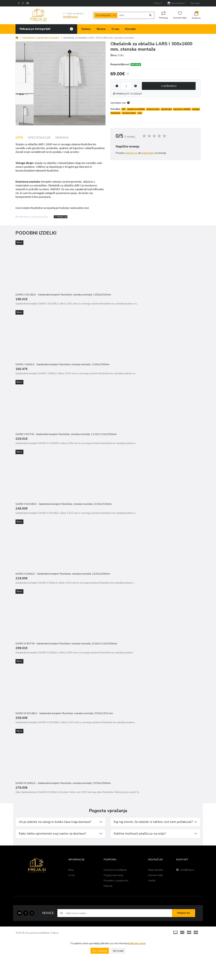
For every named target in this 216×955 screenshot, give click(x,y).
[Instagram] (23, 3)
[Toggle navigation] (71, 29)
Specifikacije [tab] (39, 137)
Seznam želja (179, 17)
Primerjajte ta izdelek (128, 93)
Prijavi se (183, 913)
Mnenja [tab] (62, 137)
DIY (123, 109)
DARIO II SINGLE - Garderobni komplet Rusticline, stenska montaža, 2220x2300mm (62, 574)
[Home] (16, 37)
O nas (71, 875)
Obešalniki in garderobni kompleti (40, 37)
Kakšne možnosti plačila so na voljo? (140, 833)
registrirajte (147, 152)
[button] (158, 3)
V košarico (168, 86)
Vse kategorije (103, 15)
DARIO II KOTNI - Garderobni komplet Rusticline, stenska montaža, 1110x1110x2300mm (66, 434)
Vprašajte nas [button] (118, 102)
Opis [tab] (19, 137)
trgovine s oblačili (182, 109)
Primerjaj (163, 17)
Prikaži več (61, 217)
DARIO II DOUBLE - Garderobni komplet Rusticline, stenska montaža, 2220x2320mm (63, 504)
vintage (195, 109)
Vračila (151, 880)
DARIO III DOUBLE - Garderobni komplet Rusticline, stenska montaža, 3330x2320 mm (64, 713)
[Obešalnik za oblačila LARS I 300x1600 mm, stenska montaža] (69, 83)
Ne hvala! (118, 950)
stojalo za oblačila (136, 109)
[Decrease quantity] (117, 86)
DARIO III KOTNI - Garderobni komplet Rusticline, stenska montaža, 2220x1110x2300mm (66, 643)
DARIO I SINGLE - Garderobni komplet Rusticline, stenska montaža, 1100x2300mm (62, 364)
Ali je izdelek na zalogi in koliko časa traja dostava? (55, 822)
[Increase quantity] (135, 86)
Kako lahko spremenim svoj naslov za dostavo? (52, 833)
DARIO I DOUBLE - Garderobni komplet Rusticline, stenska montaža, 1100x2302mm (63, 294)
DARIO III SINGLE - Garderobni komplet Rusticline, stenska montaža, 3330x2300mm (63, 783)
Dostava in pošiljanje (115, 869)
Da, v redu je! (100, 950)
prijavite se (131, 152)
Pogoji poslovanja (113, 875)
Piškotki (108, 885)
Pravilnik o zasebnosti (116, 880)
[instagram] (31, 913)
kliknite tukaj (137, 943)
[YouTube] (28, 3)
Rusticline (115, 113)
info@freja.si (70, 17)
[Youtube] (19, 913)
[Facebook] (18, 3)
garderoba (166, 109)
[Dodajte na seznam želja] (100, 47)
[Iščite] (150, 15)
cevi (140, 113)
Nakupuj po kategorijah (35, 29)
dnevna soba (153, 109)
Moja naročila (155, 869)
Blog (70, 869)
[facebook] (25, 913)
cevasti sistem (129, 113)
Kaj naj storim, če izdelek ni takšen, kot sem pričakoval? (153, 822)
